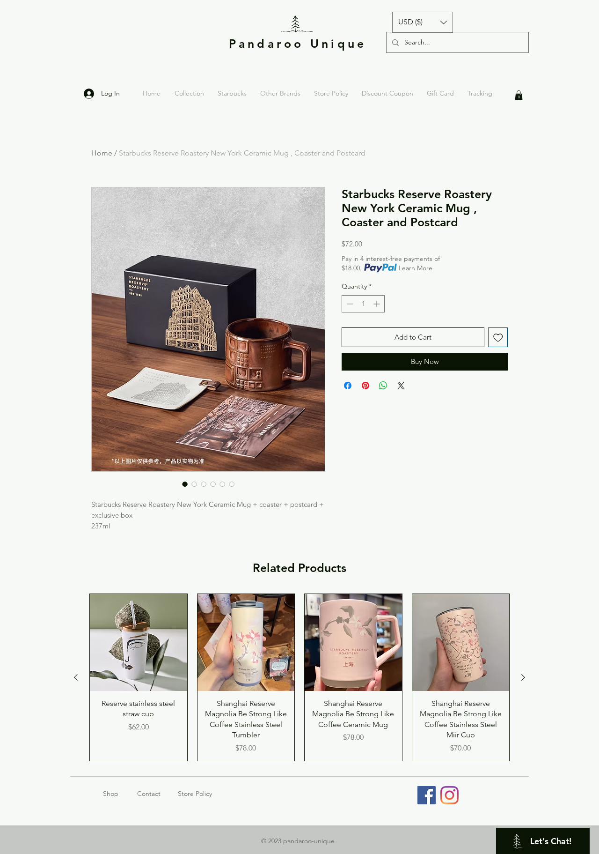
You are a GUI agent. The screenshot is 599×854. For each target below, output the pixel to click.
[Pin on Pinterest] (365, 385)
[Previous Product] (75, 677)
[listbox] (422, 22)
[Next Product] (523, 677)
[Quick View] (138, 642)
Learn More (415, 268)
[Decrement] (349, 304)
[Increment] (377, 304)
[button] (422, 22)
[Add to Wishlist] (498, 337)
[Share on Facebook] (347, 385)
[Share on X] (401, 385)
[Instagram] (449, 795)
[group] (299, 677)
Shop (120, 793)
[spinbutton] (363, 304)
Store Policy (195, 793)
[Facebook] (426, 795)
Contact (149, 793)
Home (101, 153)
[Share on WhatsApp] (383, 385)
